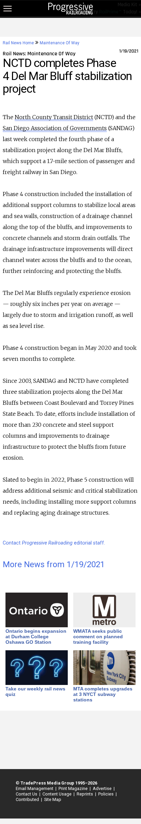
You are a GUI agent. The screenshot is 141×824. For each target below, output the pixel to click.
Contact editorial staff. (54, 543)
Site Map (52, 799)
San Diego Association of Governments (55, 128)
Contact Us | (27, 794)
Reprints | (85, 794)
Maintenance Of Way (59, 43)
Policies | (106, 794)
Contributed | (28, 799)
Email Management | (35, 788)
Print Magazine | (73, 788)
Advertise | (103, 788)
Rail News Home (18, 43)
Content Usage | (57, 794)
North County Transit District (54, 117)
